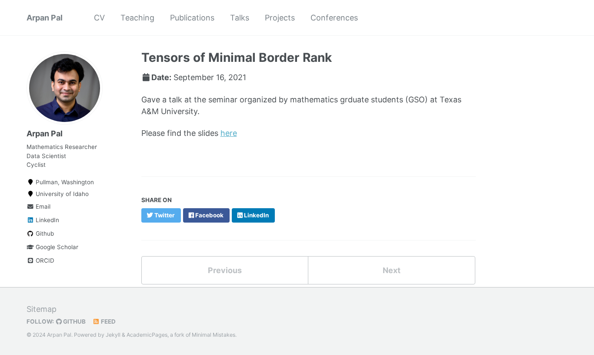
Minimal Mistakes (213, 334)
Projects (280, 17)
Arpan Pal (45, 17)
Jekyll (113, 334)
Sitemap (42, 309)
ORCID (44, 260)
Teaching (137, 17)
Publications (192, 17)
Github (44, 233)
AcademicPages (147, 334)
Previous (225, 270)
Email (42, 206)
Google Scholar (56, 246)
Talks (239, 17)
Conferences (334, 17)
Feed (108, 321)
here (228, 133)
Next (391, 270)
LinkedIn (46, 219)
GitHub (74, 321)
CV (99, 17)
